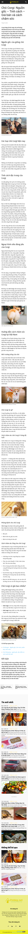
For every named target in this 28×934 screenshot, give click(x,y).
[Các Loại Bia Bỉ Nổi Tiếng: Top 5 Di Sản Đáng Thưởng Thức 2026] (14, 719)
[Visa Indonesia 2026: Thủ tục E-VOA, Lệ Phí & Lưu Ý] (14, 742)
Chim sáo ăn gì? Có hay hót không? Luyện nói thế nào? (21, 687)
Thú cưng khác (5, 775)
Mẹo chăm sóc (4, 705)
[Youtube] (19, 926)
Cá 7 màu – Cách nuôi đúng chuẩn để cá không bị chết (6, 687)
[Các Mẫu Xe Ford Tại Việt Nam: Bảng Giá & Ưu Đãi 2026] (14, 765)
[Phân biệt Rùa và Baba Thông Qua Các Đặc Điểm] (14, 813)
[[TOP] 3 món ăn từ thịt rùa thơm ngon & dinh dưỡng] (14, 787)
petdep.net (14, 932)
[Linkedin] (12, 926)
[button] (2, 2)
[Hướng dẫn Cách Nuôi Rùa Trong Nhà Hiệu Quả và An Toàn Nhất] (14, 836)
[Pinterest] (16, 926)
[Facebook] (8, 926)
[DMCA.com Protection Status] (21, 932)
